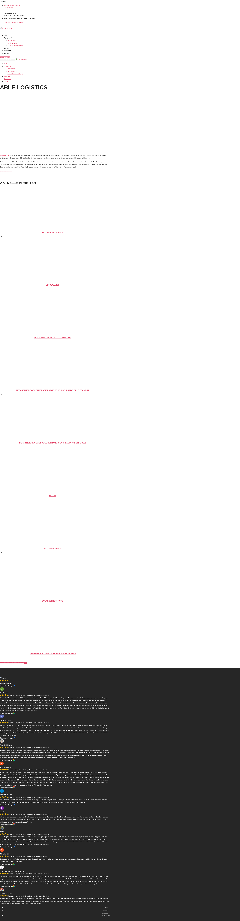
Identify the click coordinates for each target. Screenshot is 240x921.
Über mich (7, 48)
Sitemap (105, 910)
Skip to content (8, 8)
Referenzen (7, 50)
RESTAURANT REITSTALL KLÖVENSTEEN (52, 338)
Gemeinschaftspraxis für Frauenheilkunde (53, 654)
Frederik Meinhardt (52, 232)
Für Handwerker (13, 43)
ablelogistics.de (4, 155)
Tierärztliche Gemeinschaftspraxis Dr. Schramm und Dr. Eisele (52, 443)
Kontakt (6, 53)
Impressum (105, 913)
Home (5, 35)
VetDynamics (52, 285)
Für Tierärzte (12, 40)
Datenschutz (106, 915)
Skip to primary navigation (12, 5)
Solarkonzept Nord (52, 601)
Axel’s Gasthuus (52, 548)
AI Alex (52, 496)
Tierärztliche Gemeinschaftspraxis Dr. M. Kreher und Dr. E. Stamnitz (52, 390)
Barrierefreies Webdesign (16, 45)
